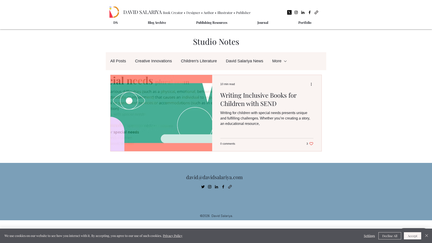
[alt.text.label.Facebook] (309, 12)
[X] (289, 12)
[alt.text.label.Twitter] (203, 186)
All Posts (118, 61)
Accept (412, 236)
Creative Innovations (153, 61)
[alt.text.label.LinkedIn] (303, 12)
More (276, 61)
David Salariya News (244, 61)
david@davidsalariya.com (214, 177)
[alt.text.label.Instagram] (296, 12)
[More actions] (312, 84)
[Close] (426, 235)
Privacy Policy (172, 236)
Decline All (389, 236)
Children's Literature (199, 61)
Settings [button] (369, 236)
